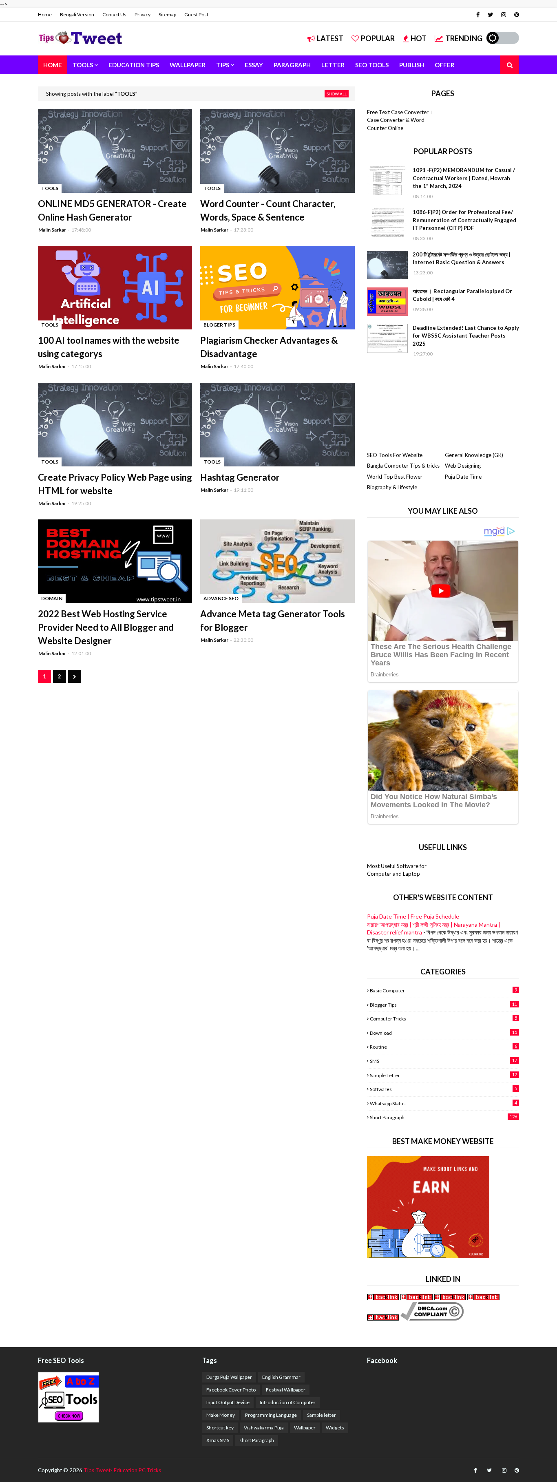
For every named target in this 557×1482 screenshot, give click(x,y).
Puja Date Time (463, 476)
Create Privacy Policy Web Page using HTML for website (115, 484)
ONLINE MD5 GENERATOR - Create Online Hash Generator (112, 210)
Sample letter (443, 1075)
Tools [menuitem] (83, 64)
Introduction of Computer (288, 1402)
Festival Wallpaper (285, 1390)
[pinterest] (515, 14)
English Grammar (281, 1377)
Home (45, 14)
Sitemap (167, 14)
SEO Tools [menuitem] (372, 64)
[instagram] (503, 14)
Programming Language (271, 1415)
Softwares (443, 1089)
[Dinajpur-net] (383, 1297)
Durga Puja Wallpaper (229, 1377)
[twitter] (490, 14)
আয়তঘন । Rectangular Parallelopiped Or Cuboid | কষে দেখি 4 (462, 295)
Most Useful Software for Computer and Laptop (397, 870)
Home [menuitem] (52, 64)
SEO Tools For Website (394, 455)
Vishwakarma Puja (264, 1428)
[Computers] (416, 1297)
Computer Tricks (443, 1018)
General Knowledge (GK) (474, 455)
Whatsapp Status (443, 1103)
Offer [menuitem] (444, 64)
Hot (419, 38)
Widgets (335, 1428)
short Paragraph (443, 1117)
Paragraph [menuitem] (292, 64)
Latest (330, 38)
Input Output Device (228, 1402)
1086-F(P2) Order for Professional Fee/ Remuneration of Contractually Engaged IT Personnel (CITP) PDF (464, 220)
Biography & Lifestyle (392, 487)
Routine (443, 1046)
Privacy (142, 14)
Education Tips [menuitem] (133, 64)
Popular (378, 38)
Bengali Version (77, 14)
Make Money (220, 1415)
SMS (443, 1061)
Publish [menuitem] (411, 64)
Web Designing (463, 465)
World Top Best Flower (394, 476)
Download (443, 1032)
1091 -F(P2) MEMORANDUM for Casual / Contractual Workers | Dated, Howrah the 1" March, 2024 (464, 178)
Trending (463, 38)
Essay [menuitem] (254, 64)
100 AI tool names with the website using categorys (108, 347)
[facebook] (478, 14)
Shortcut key (220, 1428)
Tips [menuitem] (222, 64)
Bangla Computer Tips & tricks (403, 465)
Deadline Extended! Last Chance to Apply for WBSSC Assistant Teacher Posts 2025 (466, 336)
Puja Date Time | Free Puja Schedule (413, 916)
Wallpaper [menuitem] (188, 64)
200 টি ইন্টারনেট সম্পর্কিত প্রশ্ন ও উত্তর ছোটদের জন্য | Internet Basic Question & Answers (462, 258)
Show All (337, 93)
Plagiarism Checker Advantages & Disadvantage (269, 347)
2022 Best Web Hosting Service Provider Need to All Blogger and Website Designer (106, 627)
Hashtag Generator (240, 477)
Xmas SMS (217, 1440)
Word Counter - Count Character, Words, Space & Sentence (268, 210)
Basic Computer (443, 990)
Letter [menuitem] (333, 64)
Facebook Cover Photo (231, 1390)
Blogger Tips (443, 1004)
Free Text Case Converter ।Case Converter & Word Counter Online (400, 120)
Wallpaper (305, 1428)
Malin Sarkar (52, 230)
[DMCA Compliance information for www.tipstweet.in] (432, 1318)
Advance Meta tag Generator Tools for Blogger (272, 620)
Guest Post (196, 14)
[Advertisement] (443, 404)
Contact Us (114, 14)
